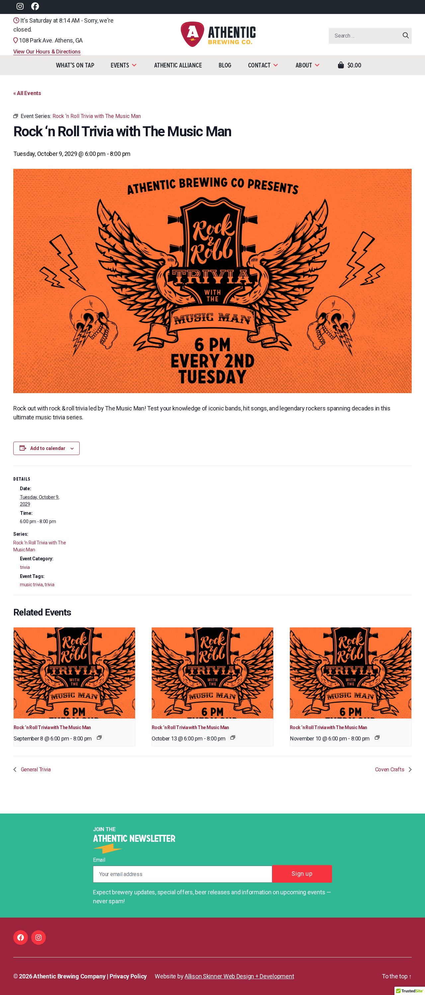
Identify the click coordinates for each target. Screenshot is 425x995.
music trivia (31, 584)
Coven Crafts (390, 769)
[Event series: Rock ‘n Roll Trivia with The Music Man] (99, 737)
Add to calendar (47, 448)
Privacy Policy (128, 976)
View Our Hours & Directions (47, 52)
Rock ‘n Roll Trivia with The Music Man (52, 727)
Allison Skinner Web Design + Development (239, 976)
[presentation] (74, 673)
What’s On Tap (75, 65)
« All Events (27, 93)
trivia (25, 567)
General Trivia (35, 769)
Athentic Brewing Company (69, 976)
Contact (259, 65)
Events (120, 65)
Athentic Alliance (178, 65)
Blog (224, 65)
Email (99, 860)
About (304, 65)
